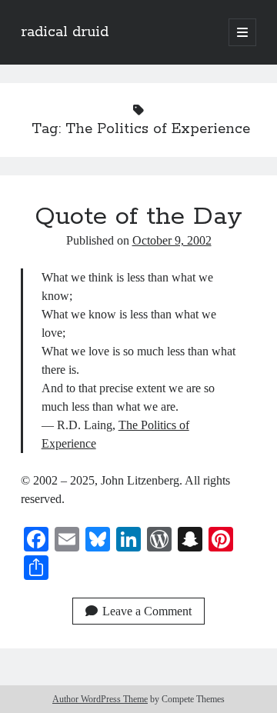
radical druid (64, 32)
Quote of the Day (138, 217)
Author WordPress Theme (100, 699)
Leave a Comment (147, 611)
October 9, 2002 (172, 240)
